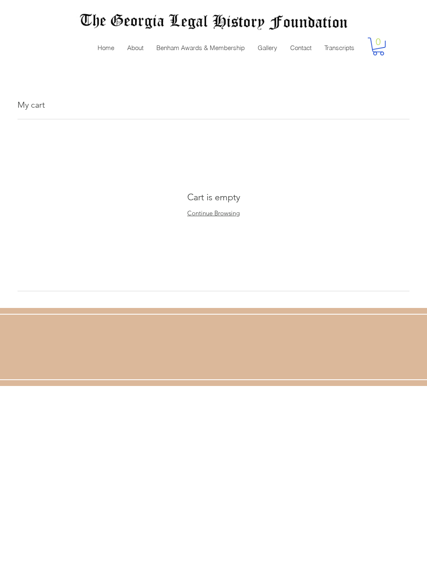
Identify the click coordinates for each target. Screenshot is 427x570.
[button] (378, 46)
